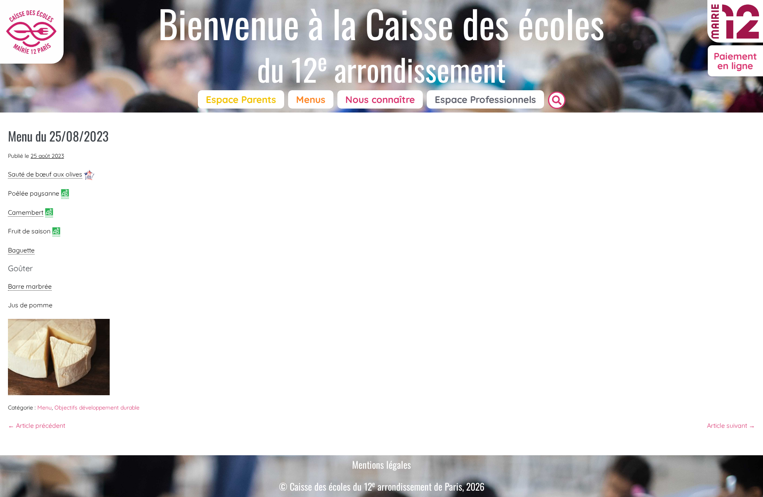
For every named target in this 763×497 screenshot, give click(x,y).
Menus (310, 99)
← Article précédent (36, 425)
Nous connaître (380, 99)
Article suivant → (731, 425)
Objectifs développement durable (96, 407)
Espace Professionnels (485, 99)
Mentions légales (381, 464)
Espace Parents (241, 99)
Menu (44, 407)
